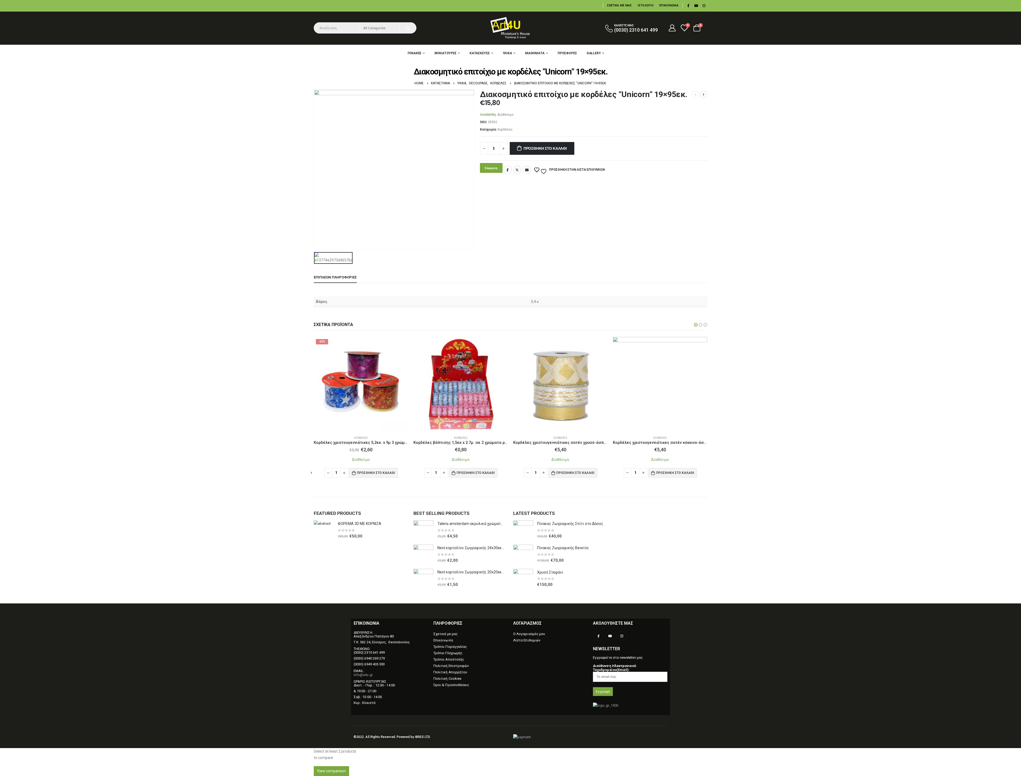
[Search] (408, 28)
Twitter (517, 170)
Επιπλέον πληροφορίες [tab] (335, 277)
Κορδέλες (505, 129)
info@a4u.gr (363, 675)
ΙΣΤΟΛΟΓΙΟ (645, 5)
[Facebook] (688, 5)
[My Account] (672, 27)
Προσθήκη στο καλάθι (545, 148)
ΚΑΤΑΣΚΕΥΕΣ (480, 53)
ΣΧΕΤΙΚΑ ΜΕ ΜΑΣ (619, 5)
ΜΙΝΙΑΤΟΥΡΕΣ (445, 53)
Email (526, 170)
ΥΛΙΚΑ (507, 53)
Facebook (507, 170)
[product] (460, 384)
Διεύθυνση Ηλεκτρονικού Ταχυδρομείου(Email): (614, 668)
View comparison (331, 771)
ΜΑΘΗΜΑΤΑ (535, 53)
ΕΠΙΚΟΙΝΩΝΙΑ (669, 5)
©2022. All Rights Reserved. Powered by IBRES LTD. (392, 737)
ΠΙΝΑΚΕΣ (414, 53)
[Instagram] (703, 5)
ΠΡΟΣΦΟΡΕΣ (567, 53)
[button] (695, 325)
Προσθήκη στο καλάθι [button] (376, 472)
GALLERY (594, 53)
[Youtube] (696, 5)
